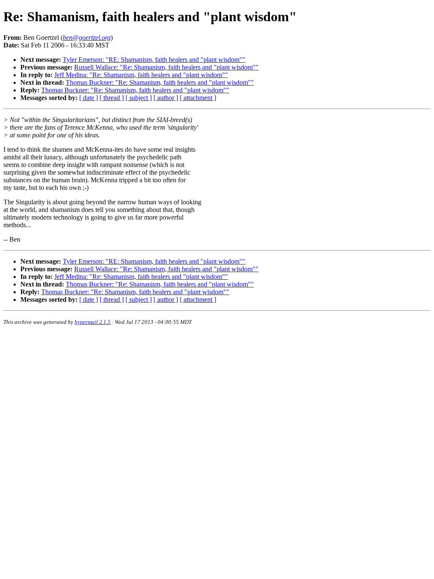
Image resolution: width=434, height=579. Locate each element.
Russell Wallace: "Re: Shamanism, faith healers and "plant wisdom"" (166, 67)
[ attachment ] (198, 97)
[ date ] (88, 97)
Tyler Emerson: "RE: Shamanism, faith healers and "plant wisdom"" (154, 59)
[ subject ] (138, 97)
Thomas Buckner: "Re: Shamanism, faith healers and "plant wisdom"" (160, 82)
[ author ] (165, 97)
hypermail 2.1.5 (93, 322)
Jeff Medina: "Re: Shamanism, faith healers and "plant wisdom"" (141, 74)
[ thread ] (112, 97)
